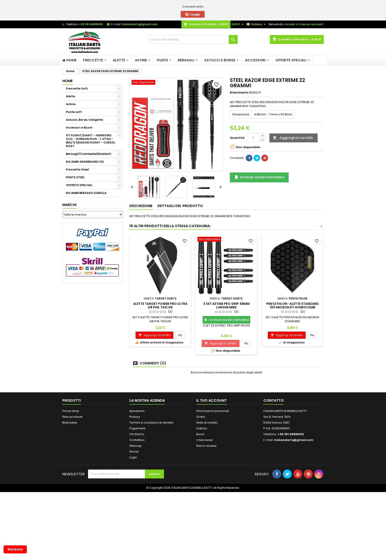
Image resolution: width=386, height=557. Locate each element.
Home (67, 80)
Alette (70, 96)
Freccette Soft (77, 88)
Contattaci (137, 440)
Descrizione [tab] (140, 205)
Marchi (69, 204)
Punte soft (74, 112)
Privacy (134, 417)
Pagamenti (137, 428)
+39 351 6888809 (91, 24)
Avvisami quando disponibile (259, 177)
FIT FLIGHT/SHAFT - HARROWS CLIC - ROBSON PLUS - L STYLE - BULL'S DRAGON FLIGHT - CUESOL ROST (90, 140)
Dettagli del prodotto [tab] (180, 205)
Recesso (15, 549)
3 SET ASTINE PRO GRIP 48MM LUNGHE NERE (226, 305)
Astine (71, 104)
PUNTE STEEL (75, 177)
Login (133, 457)
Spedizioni (137, 411)
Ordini (200, 417)
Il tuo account (211, 400)
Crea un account (311, 24)
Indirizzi (201, 428)
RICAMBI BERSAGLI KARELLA (86, 193)
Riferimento (239, 93)
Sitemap (135, 446)
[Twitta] (257, 158)
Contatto (273, 400)
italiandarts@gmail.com (139, 24)
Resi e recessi (206, 446)
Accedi (290, 24)
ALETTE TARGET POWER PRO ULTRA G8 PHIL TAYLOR (160, 305)
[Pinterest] (264, 158)
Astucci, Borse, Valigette (84, 120)
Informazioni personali (212, 411)
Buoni (200, 434)
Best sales (69, 422)
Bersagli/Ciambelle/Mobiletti (88, 154)
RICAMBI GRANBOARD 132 (85, 162)
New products (72, 417)
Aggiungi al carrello (293, 137)
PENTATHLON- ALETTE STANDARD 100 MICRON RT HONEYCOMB (292, 305)
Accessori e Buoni (79, 127)
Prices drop (70, 411)
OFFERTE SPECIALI (79, 185)
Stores (134, 451)
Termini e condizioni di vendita (151, 422)
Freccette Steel (77, 169)
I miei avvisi (204, 440)
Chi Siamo (136, 434)
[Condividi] (249, 158)
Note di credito (207, 422)
